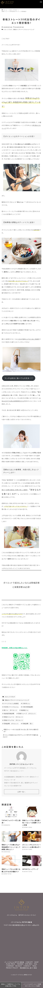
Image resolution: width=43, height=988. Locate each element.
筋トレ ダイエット (10, 710)
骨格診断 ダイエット (11, 723)
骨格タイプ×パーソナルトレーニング (23, 29)
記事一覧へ (21, 792)
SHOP (36, 962)
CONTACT (27, 966)
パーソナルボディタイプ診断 (32, 985)
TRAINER (20, 964)
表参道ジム (24, 710)
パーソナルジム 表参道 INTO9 (24, 974)
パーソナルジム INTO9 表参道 (21, 922)
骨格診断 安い (27, 723)
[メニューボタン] (41, 2)
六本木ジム (26, 703)
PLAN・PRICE (10, 964)
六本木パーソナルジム (11, 707)
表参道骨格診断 (9, 713)
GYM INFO (28, 964)
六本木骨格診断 (27, 707)
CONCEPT (29, 962)
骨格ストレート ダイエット (13, 717)
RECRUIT (18, 966)
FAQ (35, 964)
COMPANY (10, 966)
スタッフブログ (8, 29)
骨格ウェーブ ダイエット (27, 713)
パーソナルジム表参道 (11, 703)
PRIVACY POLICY (12, 968)
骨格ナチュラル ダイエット (13, 720)
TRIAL (34, 966)
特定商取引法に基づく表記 (28, 968)
